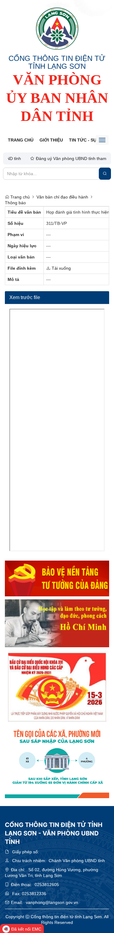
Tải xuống (60, 268)
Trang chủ (20, 140)
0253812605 (47, 884)
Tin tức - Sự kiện (88, 140)
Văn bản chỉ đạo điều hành (62, 197)
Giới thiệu (51, 140)
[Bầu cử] (57, 686)
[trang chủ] (57, 28)
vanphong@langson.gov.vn (52, 902)
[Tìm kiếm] (105, 174)
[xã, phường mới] (57, 762)
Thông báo (15, 202)
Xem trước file (24, 297)
